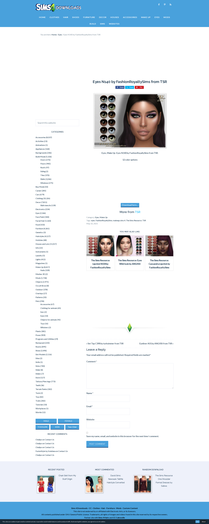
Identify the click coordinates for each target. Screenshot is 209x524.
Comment (91, 361)
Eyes (97, 217)
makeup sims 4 (119, 220)
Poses (38, 335)
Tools (38, 393)
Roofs (42, 167)
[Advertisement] (104, 58)
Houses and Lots (42, 244)
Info (37, 248)
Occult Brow (41, 285)
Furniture (39, 228)
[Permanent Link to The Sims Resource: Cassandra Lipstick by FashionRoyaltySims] (159, 255)
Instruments (40, 251)
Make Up (104, 217)
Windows (44, 183)
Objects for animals (48, 320)
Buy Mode (40, 187)
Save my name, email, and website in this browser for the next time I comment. (122, 436)
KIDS (57, 427)
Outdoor (39, 289)
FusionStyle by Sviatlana (46, 451)
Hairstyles (40, 236)
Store (38, 377)
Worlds (39, 412)
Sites (38, 358)
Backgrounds (41, 153)
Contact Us (49, 439)
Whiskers (44, 327)
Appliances (40, 149)
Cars (37, 194)
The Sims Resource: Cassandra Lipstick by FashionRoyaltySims (159, 264)
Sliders (38, 374)
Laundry (39, 255)
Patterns (39, 297)
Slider (38, 370)
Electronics (40, 209)
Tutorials (39, 404)
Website (90, 419)
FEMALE (68, 421)
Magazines (40, 263)
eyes (93, 220)
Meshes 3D (40, 274)
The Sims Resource (134, 220)
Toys (42, 323)
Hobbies (39, 240)
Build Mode (40, 156)
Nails (42, 270)
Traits (38, 401)
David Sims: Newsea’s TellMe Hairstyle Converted (116, 479)
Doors (43, 160)
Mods (38, 278)
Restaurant (40, 343)
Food (38, 224)
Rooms (38, 347)
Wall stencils (45, 205)
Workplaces (41, 408)
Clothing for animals (48, 308)
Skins (38, 366)
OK (197, 522)
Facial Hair (40, 221)
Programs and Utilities (45, 339)
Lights (38, 259)
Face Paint (40, 217)
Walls (42, 179)
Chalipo (39, 439)
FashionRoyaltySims (104, 220)
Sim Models (40, 354)
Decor (38, 202)
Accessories (41, 137)
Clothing (39, 198)
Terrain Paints (41, 389)
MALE (46, 421)
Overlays (39, 293)
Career (38, 190)
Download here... (130, 205)
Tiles (42, 175)
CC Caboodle (119, 517)
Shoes (38, 350)
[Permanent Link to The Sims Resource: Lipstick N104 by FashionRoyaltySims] (100, 255)
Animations (40, 145)
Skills (38, 362)
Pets (37, 301)
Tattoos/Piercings (43, 381)
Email (89, 406)
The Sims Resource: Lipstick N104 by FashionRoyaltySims (100, 264)
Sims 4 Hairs (103, 517)
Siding (42, 171)
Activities (40, 141)
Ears (42, 312)
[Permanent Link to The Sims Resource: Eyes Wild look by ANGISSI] (130, 255)
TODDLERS (42, 427)
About (204, 522)
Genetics (39, 232)
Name (89, 393)
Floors (43, 163)
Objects (39, 282)
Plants (38, 331)
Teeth (38, 385)
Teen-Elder (72, 427)
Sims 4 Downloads (58, 8)
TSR (137, 212)
